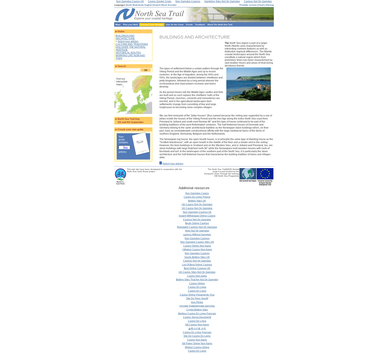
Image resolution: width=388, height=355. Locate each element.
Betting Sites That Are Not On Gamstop (197, 279)
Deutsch (157, 5)
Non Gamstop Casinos (197, 238)
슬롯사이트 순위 (197, 328)
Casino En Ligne (197, 287)
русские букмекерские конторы (197, 305)
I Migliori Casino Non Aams (197, 249)
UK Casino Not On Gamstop (197, 204)
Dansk (129, 5)
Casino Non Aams (197, 276)
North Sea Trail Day (129, 119)
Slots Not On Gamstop (197, 230)
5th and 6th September (131, 122)
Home (121, 31)
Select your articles (128, 41)
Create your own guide (130, 129)
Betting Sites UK (197, 200)
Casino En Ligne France (197, 197)
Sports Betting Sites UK (197, 257)
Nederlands (138, 5)
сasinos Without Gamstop (197, 234)
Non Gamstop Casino (197, 193)
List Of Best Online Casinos (197, 264)
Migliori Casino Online (197, 347)
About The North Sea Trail (219, 24)
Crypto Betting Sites (197, 309)
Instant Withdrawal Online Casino (197, 215)
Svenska (172, 5)
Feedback (200, 24)
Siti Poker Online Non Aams (197, 343)
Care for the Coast (174, 24)
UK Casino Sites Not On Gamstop (197, 272)
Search (122, 66)
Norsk (164, 5)
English (148, 5)
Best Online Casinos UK (197, 268)
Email (261, 5)
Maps (118, 24)
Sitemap (270, 5)
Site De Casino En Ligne (197, 336)
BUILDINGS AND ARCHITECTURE (125, 37)
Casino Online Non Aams (197, 245)
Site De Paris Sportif (197, 298)
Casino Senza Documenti (197, 317)
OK (146, 70)
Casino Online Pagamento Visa (197, 294)
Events (189, 24)
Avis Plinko (197, 302)
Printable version (247, 5)
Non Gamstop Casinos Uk (197, 212)
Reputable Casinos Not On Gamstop (197, 227)
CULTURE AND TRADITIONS (132, 44)
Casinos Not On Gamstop (197, 219)
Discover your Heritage (151, 24)
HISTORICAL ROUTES (128, 52)
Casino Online (197, 283)
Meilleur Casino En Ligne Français (197, 313)
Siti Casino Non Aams (197, 324)
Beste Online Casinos (197, 223)
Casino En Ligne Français (197, 332)
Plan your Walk (130, 24)
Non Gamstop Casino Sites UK (197, 242)
